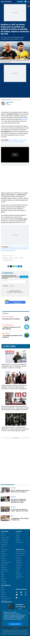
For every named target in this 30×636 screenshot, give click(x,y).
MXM (2, 572)
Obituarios (18, 558)
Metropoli (3, 551)
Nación (3, 533)
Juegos (17, 571)
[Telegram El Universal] (16, 592)
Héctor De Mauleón (8, 316)
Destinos (3, 580)
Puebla (17, 537)
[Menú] (28, 1)
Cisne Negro (4, 600)
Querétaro (18, 540)
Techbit (3, 574)
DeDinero (18, 567)
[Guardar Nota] (21, 266)
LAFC (11, 257)
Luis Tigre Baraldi (7, 325)
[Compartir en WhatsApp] (13, 266)
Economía (3, 560)
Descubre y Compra (21, 551)
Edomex (18, 533)
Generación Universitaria (19, 561)
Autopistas (3, 581)
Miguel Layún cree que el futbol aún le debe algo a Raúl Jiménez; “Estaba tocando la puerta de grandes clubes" (15, 248)
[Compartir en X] (11, 266)
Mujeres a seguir (5, 537)
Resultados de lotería (19, 577)
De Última (3, 592)
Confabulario (4, 567)
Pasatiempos (19, 573)
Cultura (3, 565)
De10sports (18, 565)
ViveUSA (18, 569)
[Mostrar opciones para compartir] (28, 6)
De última (3, 578)
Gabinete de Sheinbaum (4, 545)
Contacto (15, 627)
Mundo (3, 547)
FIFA (21, 257)
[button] (20, 2)
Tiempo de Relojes (5, 598)
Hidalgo (18, 539)
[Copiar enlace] (19, 266)
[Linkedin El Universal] (16, 597)
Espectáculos (4, 563)
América (5, 257)
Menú (2, 576)
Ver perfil (8, 104)
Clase (2, 587)
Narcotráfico (4, 555)
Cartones (3, 558)
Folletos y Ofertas (20, 553)
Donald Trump (4, 549)
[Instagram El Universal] (21, 595)
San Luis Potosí (19, 542)
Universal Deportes (6, 99)
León (16, 257)
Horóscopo (18, 574)
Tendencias (4, 569)
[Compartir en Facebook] (8, 266)
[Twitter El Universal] (25, 592)
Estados (3, 553)
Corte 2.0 (3, 535)
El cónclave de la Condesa (11, 319)
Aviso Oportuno (19, 555)
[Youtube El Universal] (17, 595)
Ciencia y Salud (5, 571)
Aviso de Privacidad (17, 619)
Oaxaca (18, 535)
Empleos (18, 557)
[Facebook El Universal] (21, 592)
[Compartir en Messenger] (16, 266)
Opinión (5, 313)
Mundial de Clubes (7, 259)
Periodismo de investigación (4, 539)
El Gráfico (18, 564)
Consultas (3, 583)
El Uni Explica (4, 542)
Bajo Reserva (6, 333)
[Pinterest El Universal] (25, 595)
